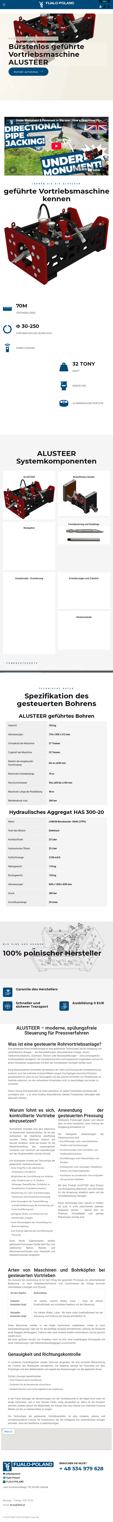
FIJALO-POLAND (15, 1481)
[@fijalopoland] (4, 1474)
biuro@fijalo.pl (17, 1505)
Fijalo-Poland (13, 1477)
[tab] (22, 667)
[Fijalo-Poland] (4, 1478)
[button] (7, 1514)
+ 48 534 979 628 (81, 1468)
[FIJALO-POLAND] (4, 1482)
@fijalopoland (13, 1473)
